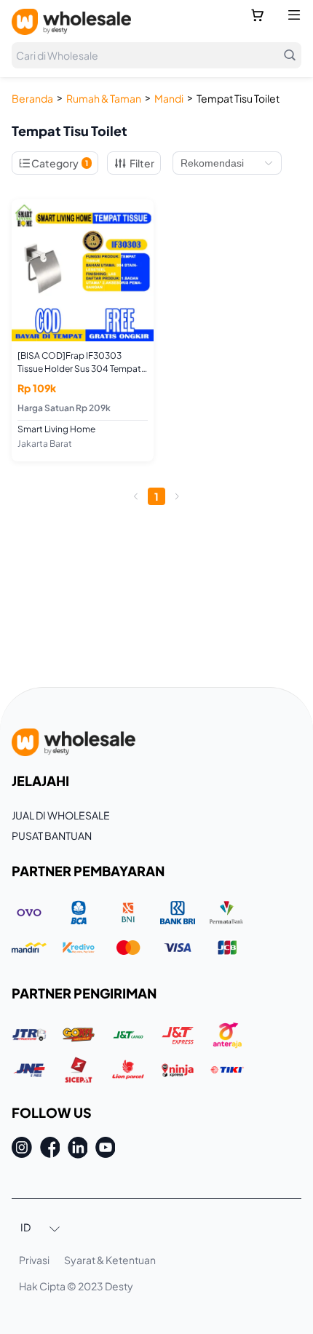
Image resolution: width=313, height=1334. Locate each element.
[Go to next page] (177, 496)
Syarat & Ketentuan (110, 1259)
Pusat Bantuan (52, 835)
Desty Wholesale (71, 22)
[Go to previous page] (136, 496)
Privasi (34, 1259)
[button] (41, 1228)
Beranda (32, 98)
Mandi (168, 98)
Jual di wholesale (61, 815)
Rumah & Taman (103, 98)
